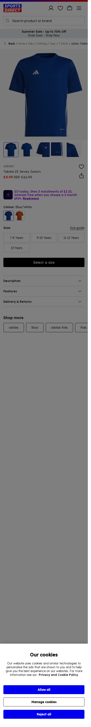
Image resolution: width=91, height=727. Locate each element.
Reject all (44, 714)
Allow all (44, 690)
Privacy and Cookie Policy (58, 675)
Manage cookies (44, 702)
